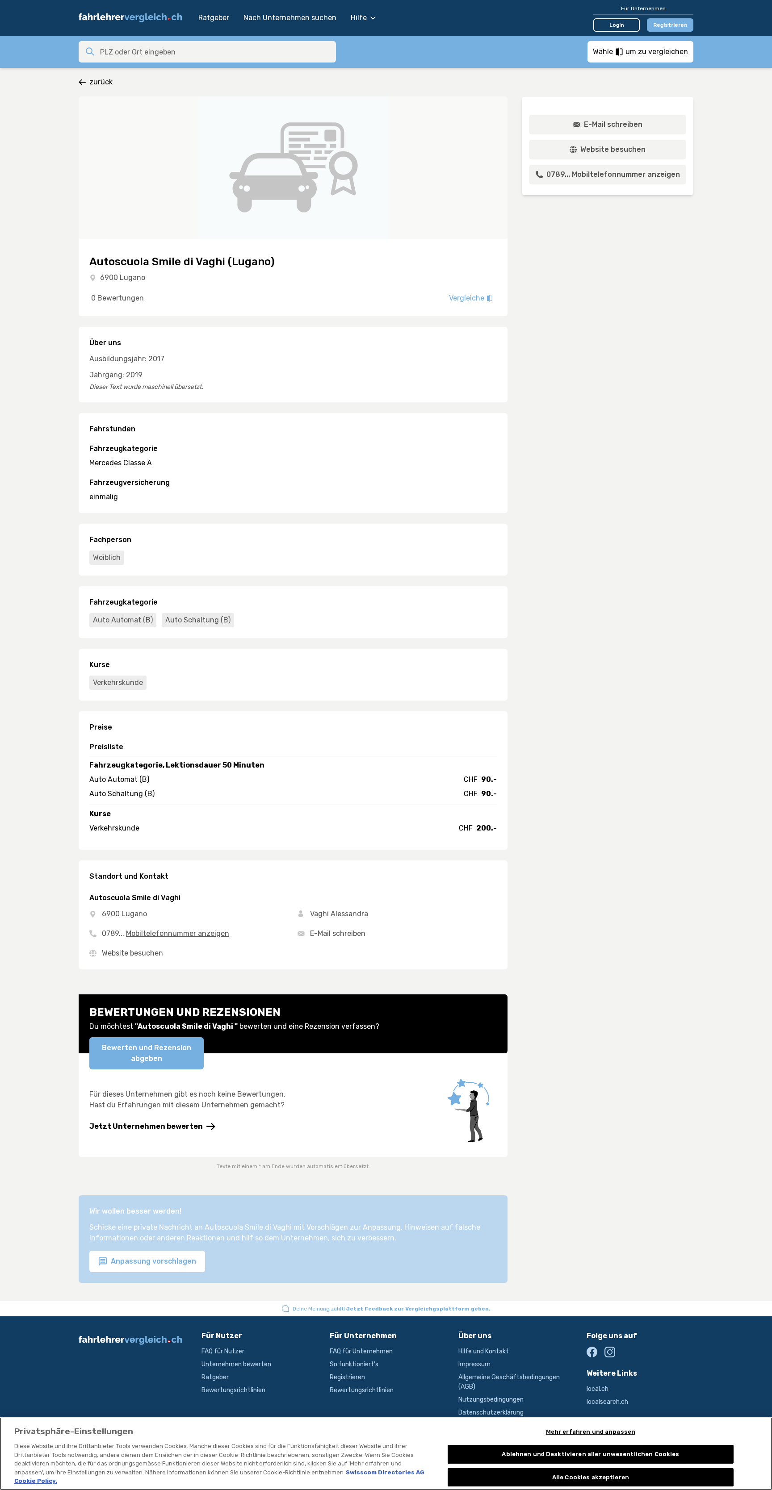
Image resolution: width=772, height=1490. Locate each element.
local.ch (597, 1389)
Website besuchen (132, 953)
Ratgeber (213, 17)
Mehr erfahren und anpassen (590, 1431)
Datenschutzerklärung (491, 1412)
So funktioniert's (354, 1364)
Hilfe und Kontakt (483, 1351)
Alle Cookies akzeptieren (590, 1477)
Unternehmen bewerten (236, 1364)
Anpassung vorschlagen (152, 1261)
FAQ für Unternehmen (361, 1351)
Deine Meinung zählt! (392, 1309)
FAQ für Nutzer (222, 1351)
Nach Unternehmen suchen (289, 17)
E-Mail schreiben (337, 933)
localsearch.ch (607, 1402)
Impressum (474, 1364)
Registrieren (670, 25)
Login (616, 25)
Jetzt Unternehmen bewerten (146, 1126)
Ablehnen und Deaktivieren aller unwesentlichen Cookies (590, 1454)
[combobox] (215, 52)
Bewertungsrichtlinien (233, 1390)
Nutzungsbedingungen (491, 1399)
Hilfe (359, 17)
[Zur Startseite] (134, 18)
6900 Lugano (122, 277)
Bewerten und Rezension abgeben (146, 1053)
